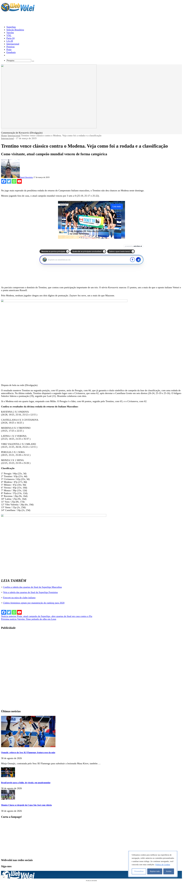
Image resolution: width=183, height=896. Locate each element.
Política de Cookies (162, 865)
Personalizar (139, 871)
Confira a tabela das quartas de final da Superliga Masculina (32, 587)
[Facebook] (3, 181)
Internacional (14, 135)
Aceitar (168, 871)
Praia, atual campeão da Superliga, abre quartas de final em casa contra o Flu (46, 616)
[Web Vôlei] (18, 10)
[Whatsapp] (14, 181)
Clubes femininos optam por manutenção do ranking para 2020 (33, 602)
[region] (153, 864)
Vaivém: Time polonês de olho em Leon (28, 619)
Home (4, 135)
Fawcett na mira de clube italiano (19, 597)
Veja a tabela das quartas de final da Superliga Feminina (30, 592)
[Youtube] (19, 181)
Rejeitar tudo (155, 871)
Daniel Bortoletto (26, 177)
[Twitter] (9, 181)
